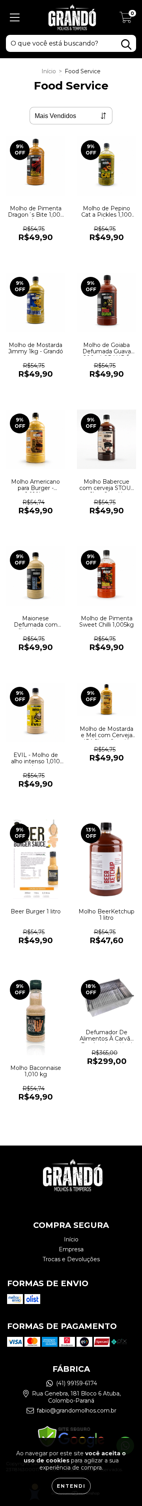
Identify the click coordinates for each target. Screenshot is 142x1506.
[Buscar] (126, 44)
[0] (126, 19)
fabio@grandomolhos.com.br (76, 1410)
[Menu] (15, 17)
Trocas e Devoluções (71, 1259)
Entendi (71, 1486)
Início (48, 71)
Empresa (71, 1249)
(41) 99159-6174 (76, 1383)
